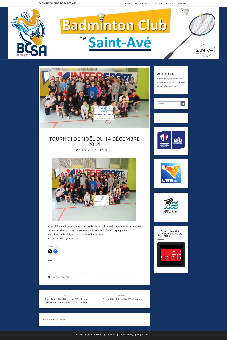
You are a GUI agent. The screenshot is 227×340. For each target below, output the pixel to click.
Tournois (181, 3)
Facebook (172, 86)
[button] (165, 257)
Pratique (157, 3)
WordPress (111, 334)
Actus (168, 3)
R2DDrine (107, 150)
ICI (101, 234)
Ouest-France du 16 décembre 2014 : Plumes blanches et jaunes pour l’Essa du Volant (66, 299)
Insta (182, 82)
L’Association (141, 3)
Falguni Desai (143, 334)
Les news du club (60, 277)
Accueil (128, 3)
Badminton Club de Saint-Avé (57, 3)
